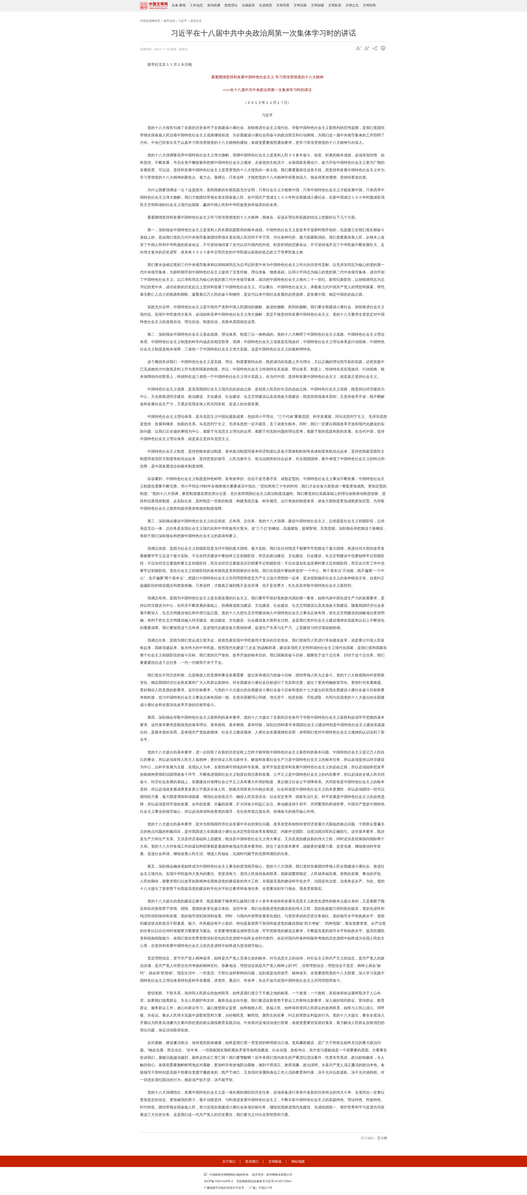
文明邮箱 (275, 1161)
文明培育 (282, 5)
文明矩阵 (369, 5)
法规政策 (248, 5)
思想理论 (231, 5)
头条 (175, 5)
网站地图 (298, 1161)
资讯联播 (213, 5)
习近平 (182, 21)
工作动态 (196, 5)
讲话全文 (196, 21)
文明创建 (317, 5)
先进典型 (265, 5)
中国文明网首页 (150, 21)
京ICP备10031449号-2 (218, 1181)
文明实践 (300, 5)
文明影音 (334, 5)
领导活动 (169, 21)
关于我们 (229, 1161)
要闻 (182, 5)
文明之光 (352, 5)
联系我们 (252, 1161)
